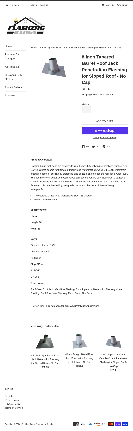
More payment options (104, 137)
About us (10, 95)
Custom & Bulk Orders (15, 77)
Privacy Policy (12, 403)
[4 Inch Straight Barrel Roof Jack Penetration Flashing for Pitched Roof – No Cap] (45, 342)
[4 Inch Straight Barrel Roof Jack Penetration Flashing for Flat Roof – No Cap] (79, 341)
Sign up (44, 5)
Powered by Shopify (44, 424)
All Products (12, 66)
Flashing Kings (28, 424)
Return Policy (12, 400)
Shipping (86, 94)
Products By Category (12, 56)
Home (8, 46)
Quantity (85, 104)
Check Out (122, 5)
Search (8, 396)
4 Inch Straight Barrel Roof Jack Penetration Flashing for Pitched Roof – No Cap (45, 359)
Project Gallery (13, 87)
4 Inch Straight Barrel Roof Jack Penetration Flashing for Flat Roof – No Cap (79, 358)
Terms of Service (14, 407)
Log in (33, 5)
